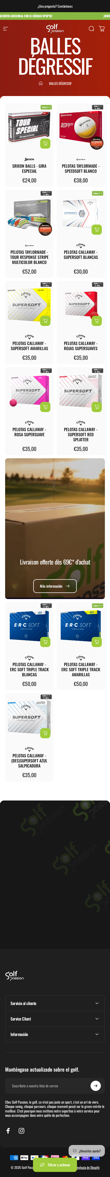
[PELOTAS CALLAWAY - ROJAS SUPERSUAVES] (81, 305)
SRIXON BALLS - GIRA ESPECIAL (29, 168)
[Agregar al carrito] (45, 143)
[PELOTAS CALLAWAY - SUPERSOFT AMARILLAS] (29, 305)
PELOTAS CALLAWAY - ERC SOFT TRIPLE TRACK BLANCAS (29, 669)
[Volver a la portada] (41, 83)
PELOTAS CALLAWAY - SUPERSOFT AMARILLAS (29, 345)
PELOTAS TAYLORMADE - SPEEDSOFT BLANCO (81, 168)
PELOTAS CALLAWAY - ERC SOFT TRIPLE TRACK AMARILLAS (80, 669)
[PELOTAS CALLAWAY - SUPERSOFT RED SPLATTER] (81, 391)
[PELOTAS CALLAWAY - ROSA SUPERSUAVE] (29, 391)
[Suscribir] (96, 1086)
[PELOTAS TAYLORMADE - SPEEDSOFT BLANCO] (81, 128)
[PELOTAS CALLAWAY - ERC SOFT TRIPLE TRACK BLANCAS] (29, 626)
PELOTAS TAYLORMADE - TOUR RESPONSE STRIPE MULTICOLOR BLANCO (29, 257)
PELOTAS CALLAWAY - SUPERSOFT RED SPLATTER (80, 434)
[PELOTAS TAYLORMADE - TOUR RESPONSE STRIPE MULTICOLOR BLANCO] (29, 214)
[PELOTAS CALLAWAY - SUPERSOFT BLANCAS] (81, 214)
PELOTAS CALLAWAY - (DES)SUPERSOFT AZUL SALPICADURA (29, 760)
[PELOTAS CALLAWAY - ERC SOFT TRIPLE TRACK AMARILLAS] (81, 626)
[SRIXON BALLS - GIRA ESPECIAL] (29, 128)
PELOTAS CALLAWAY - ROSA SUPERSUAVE (29, 431)
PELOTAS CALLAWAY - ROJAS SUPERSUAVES (80, 345)
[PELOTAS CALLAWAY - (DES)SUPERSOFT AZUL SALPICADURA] (29, 717)
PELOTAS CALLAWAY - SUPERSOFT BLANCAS (81, 254)
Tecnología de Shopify (86, 1167)
